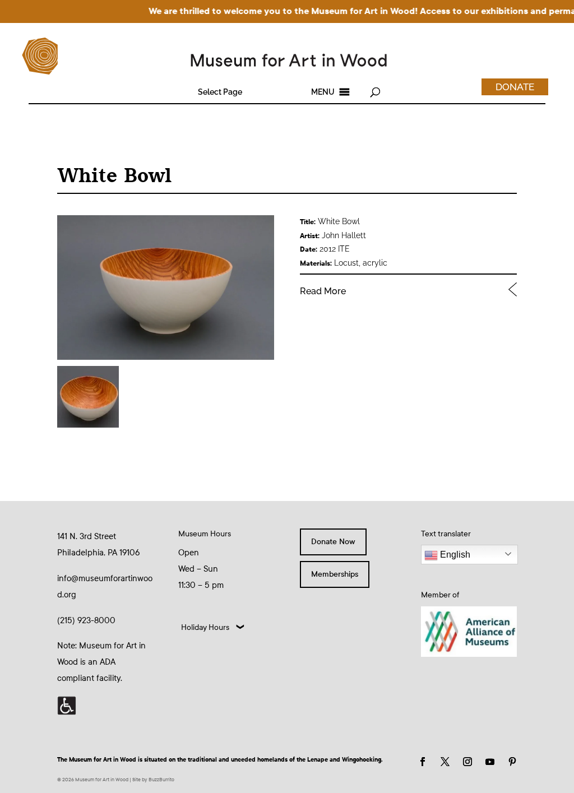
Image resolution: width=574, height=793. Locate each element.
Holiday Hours (205, 627)
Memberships (334, 574)
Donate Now (333, 541)
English (454, 554)
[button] (220, 92)
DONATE (515, 86)
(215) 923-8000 (86, 620)
